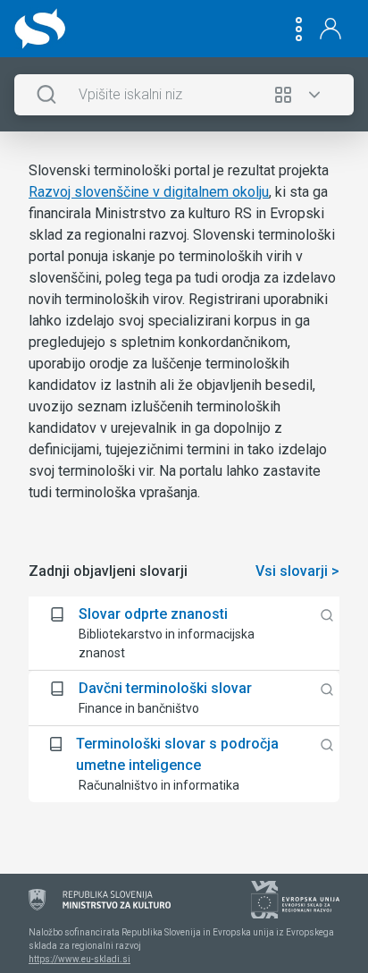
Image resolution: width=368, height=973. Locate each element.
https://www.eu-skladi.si (79, 959)
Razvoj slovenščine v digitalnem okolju (149, 191)
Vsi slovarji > (297, 571)
